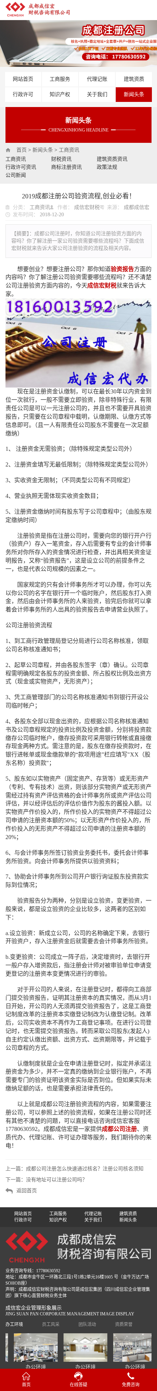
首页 (21, 150)
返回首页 (26, 1190)
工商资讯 (69, 150)
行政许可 (23, 94)
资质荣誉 (124, 1324)
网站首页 (23, 79)
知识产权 (60, 94)
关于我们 (97, 94)
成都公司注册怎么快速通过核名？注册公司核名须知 (84, 1168)
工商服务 (60, 79)
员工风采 (51, 1324)
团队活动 (87, 1324)
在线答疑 (78, 1384)
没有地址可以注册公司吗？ (56, 1179)
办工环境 (14, 1324)
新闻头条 (134, 94)
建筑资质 (134, 79)
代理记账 (97, 79)
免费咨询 (130, 1384)
